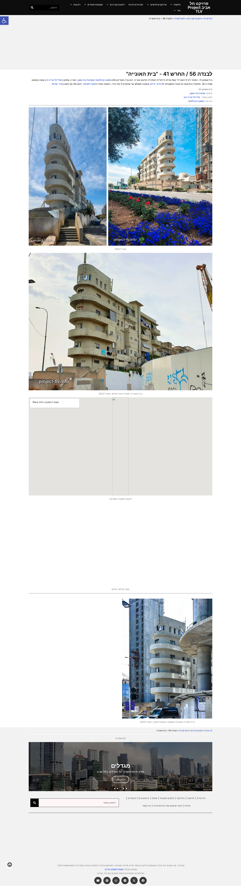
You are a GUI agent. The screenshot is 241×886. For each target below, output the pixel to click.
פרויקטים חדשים (158, 4)
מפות (154, 798)
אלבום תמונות (167, 798)
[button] (4, 20)
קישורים (132, 798)
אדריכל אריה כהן (53, 80)
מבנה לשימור (89, 84)
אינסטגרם (144, 798)
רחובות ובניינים (117, 4)
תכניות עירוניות (136, 4)
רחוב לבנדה (179, 18)
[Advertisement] (120, 45)
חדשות (177, 4)
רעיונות (76, 4)
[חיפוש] (32, 7)
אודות (188, 805)
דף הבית (208, 18)
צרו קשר (146, 805)
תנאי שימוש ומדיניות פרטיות (167, 805)
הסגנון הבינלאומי (196, 101)
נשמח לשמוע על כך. (113, 869)
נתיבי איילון (155, 84)
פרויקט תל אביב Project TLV (199, 7)
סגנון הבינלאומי (102, 80)
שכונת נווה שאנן (85, 80)
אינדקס (181, 798)
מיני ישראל (57, 84)
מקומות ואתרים (95, 4)
